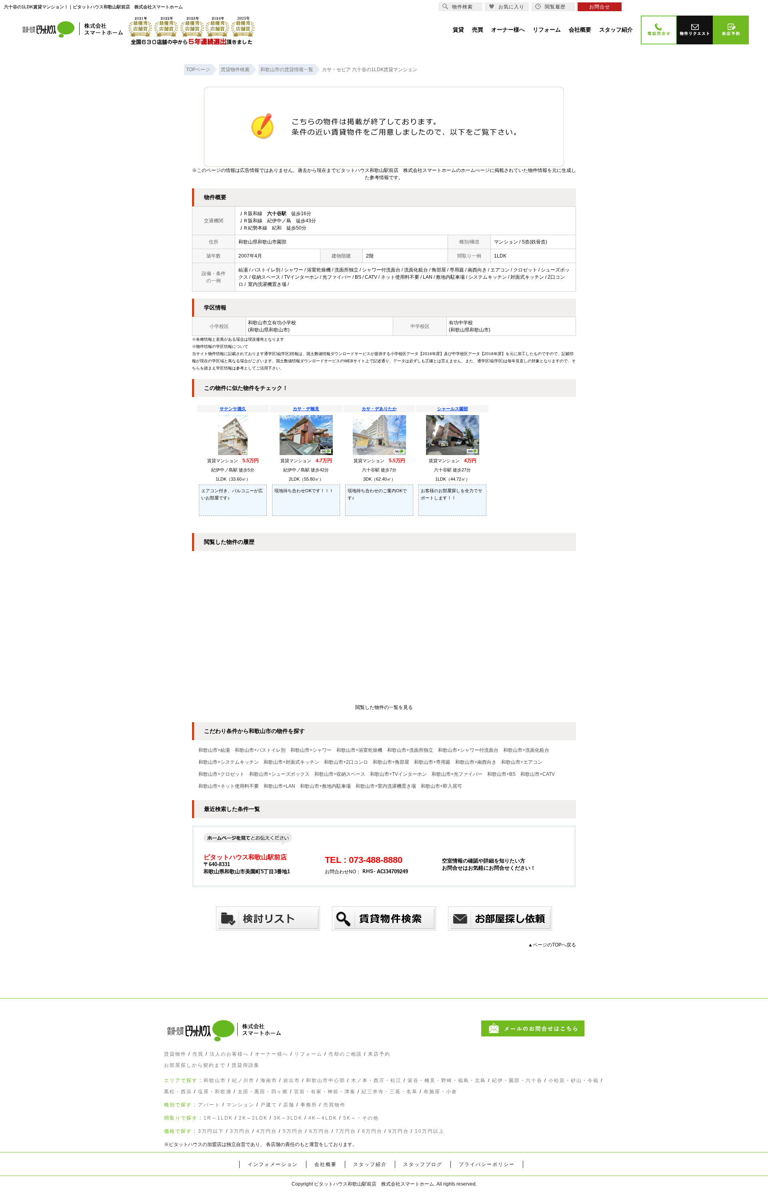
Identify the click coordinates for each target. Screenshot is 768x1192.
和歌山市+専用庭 (432, 762)
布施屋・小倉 (440, 1091)
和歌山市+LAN (279, 786)
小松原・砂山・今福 (573, 1080)
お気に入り (511, 7)
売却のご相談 (345, 1054)
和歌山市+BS (501, 774)
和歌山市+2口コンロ (346, 762)
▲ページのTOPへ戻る (552, 945)
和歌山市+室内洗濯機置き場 (386, 786)
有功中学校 (461, 322)
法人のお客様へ (229, 1054)
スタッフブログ (422, 1164)
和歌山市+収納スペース (339, 774)
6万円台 (319, 1131)
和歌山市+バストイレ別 (260, 750)
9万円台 (398, 1131)
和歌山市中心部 (325, 1080)
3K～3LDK (288, 1118)
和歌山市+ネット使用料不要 (228, 786)
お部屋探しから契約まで (195, 1065)
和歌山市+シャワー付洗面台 (468, 750)
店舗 (288, 1105)
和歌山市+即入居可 (441, 786)
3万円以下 (211, 1131)
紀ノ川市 (243, 1080)
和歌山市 (215, 1080)
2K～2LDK (253, 1118)
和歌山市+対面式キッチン (291, 762)
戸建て (268, 1105)
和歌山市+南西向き (475, 762)
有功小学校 (284, 322)
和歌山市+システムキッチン (228, 762)
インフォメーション (273, 1164)
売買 (198, 1054)
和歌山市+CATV (537, 774)
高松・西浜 (178, 1091)
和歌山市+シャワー (311, 750)
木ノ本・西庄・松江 (376, 1080)
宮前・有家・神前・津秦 (325, 1091)
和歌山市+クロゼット (221, 774)
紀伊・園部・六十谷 (517, 1080)
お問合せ (599, 7)
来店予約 (379, 1054)
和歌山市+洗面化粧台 (526, 750)
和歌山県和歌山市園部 (262, 242)
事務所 (308, 1105)
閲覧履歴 (555, 7)
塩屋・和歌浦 (215, 1091)
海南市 (268, 1080)
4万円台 (266, 1131)
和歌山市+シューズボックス (279, 774)
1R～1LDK (218, 1118)
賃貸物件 (175, 1054)
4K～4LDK (322, 1118)
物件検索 (462, 7)
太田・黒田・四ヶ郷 (263, 1091)
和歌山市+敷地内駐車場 (325, 786)
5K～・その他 (361, 1118)
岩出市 (291, 1080)
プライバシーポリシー (487, 1164)
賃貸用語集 (246, 1065)
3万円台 (240, 1131)
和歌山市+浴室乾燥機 (359, 750)
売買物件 (334, 1105)
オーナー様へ (271, 1054)
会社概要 (325, 1164)
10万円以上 (429, 1131)
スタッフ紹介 (370, 1164)
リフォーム (308, 1054)
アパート (209, 1105)
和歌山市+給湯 (214, 750)
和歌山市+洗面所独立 (410, 750)
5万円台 (293, 1131)
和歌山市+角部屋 (391, 762)
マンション (240, 1105)
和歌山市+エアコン (521, 762)
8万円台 (372, 1131)
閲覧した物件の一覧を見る (384, 707)
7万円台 (346, 1131)
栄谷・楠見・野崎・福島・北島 (447, 1080)
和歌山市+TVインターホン (398, 774)
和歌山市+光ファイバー (457, 774)
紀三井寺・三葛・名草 (390, 1091)
